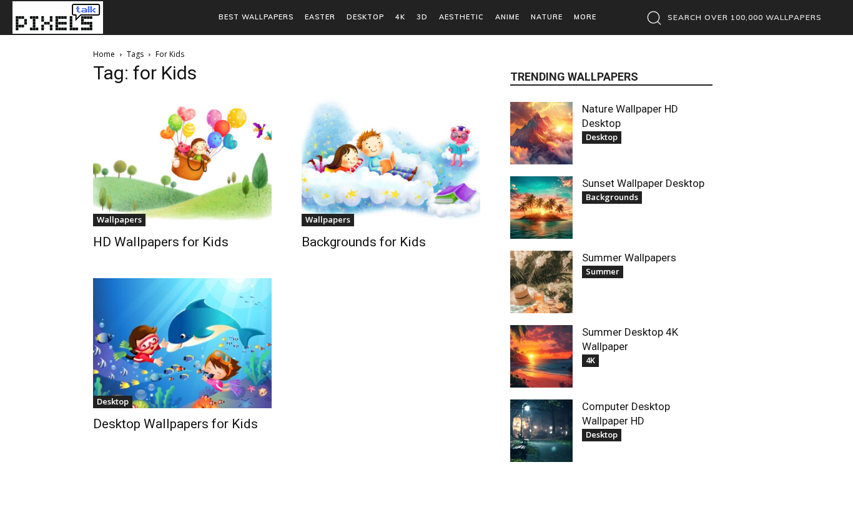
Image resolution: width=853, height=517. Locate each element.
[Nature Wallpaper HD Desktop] (541, 133)
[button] (731, 17)
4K (590, 360)
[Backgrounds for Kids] (391, 161)
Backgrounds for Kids (364, 241)
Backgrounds (612, 197)
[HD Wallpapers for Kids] (182, 161)
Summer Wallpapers (629, 257)
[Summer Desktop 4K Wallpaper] (541, 356)
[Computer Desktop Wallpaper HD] (541, 430)
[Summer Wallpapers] (541, 282)
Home (104, 54)
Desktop (113, 401)
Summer (602, 271)
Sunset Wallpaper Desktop (643, 183)
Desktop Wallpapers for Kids (175, 423)
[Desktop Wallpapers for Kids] (182, 343)
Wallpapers (119, 219)
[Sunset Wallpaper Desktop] (541, 207)
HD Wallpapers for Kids (161, 241)
